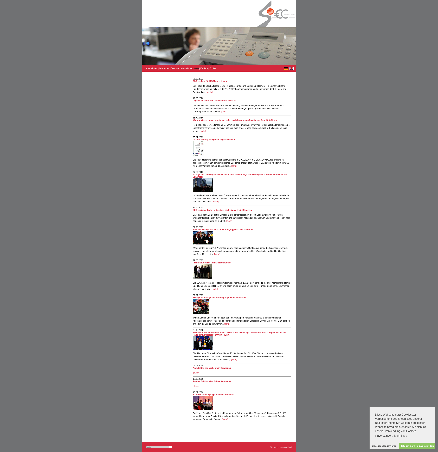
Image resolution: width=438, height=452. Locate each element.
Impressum (282, 447)
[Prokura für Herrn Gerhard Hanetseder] (202, 278)
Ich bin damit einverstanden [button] (417, 445)
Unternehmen (151, 68)
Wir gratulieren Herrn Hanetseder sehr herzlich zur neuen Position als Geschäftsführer (235, 120)
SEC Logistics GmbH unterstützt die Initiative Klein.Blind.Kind (222, 210)
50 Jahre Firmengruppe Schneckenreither (213, 395)
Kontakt (212, 68)
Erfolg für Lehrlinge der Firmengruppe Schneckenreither (220, 297)
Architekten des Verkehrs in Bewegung (212, 368)
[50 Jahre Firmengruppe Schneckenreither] (203, 409)
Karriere (204, 68)
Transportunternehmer (181, 68)
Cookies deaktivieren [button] (384, 445)
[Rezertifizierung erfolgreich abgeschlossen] (198, 155)
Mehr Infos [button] (400, 435)
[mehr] (209, 92)
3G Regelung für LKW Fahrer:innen (210, 81)
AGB (290, 447)
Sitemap (273, 447)
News (196, 68)
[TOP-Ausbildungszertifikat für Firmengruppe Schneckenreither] (203, 244)
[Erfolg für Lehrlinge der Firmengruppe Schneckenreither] (201, 313)
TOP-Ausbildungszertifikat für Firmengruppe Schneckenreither (223, 229)
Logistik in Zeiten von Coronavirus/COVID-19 (214, 100)
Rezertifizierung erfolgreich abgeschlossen (214, 139)
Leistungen (164, 68)
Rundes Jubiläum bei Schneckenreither (212, 381)
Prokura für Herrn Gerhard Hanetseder (212, 263)
